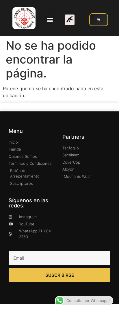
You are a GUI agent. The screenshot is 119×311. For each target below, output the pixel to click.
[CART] (98, 19)
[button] (50, 19)
